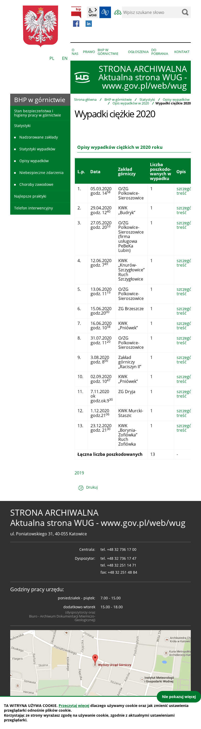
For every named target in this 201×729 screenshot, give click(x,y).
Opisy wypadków (176, 99)
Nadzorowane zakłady (38, 137)
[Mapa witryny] (118, 12)
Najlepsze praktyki (30, 196)
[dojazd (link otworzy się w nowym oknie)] (100, 664)
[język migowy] (105, 12)
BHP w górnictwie (118, 99)
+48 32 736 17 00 (121, 549)
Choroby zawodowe (36, 184)
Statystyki (147, 99)
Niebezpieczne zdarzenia (41, 172)
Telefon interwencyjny (33, 207)
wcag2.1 (92, 12)
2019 (79, 473)
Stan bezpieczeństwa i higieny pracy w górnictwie (37, 112)
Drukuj (92, 487)
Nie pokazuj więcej (179, 696)
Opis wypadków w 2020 (131, 103)
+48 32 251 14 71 (121, 565)
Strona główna (85, 99)
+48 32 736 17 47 (121, 558)
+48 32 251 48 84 (122, 572)
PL (51, 58)
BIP (76, 12)
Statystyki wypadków (37, 148)
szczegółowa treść (189, 191)
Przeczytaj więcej (74, 705)
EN (65, 58)
